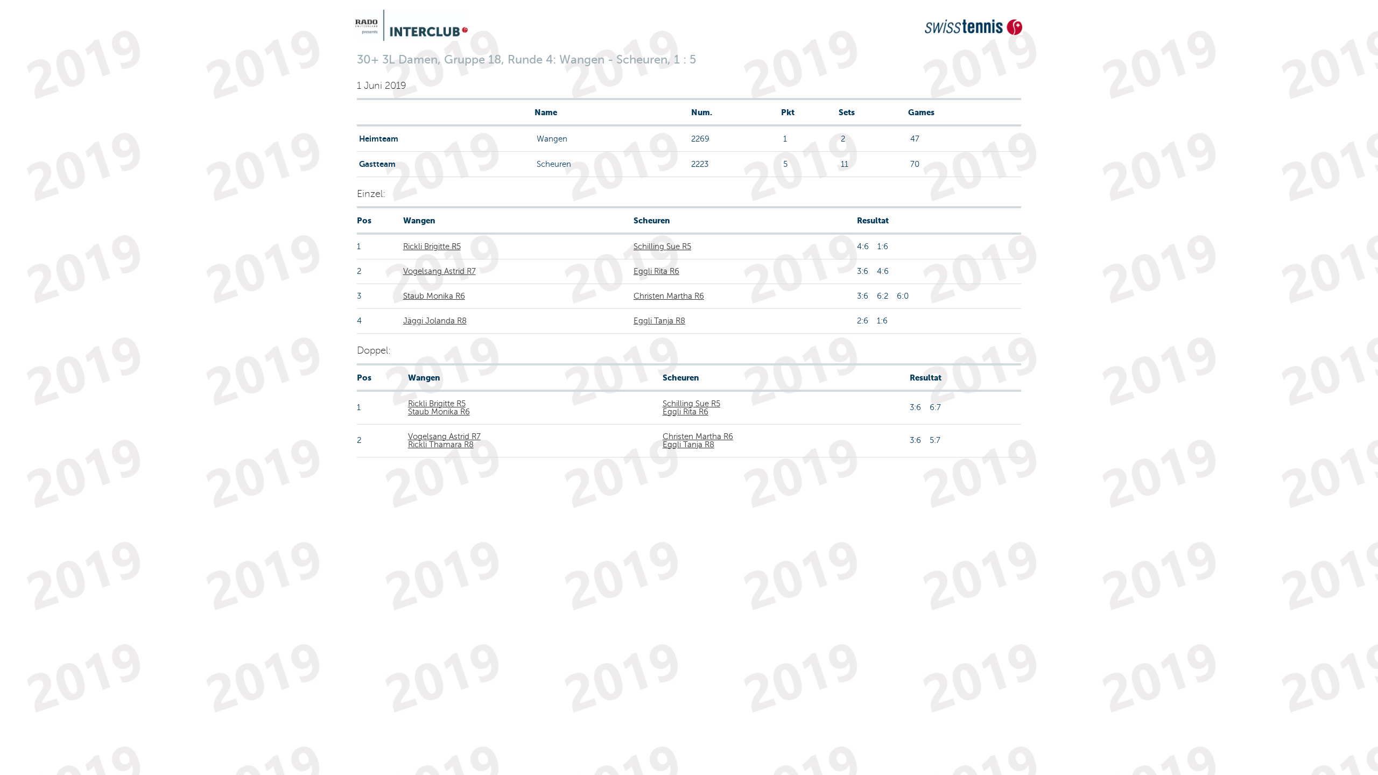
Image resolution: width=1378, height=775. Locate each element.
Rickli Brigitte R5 (432, 246)
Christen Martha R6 (669, 296)
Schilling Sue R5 (662, 246)
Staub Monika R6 (434, 296)
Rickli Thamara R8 (441, 444)
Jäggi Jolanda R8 (435, 320)
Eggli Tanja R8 (659, 320)
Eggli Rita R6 (656, 271)
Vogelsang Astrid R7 (439, 271)
